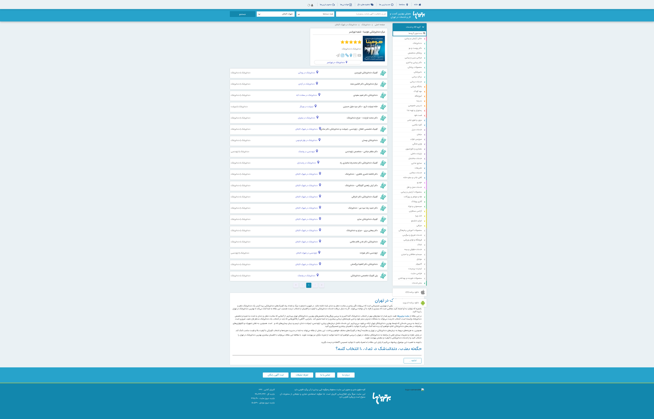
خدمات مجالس (415, 172)
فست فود (418, 115)
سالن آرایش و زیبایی (413, 38)
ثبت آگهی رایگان (276, 375)
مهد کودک (418, 91)
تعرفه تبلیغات (302, 375)
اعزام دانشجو (416, 221)
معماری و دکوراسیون (414, 149)
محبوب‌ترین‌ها (326, 4)
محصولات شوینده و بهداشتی (410, 278)
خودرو (419, 182)
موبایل (419, 259)
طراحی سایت (416, 273)
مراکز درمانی (417, 77)
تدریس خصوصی (415, 105)
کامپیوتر (419, 264)
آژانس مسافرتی (415, 211)
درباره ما (346, 375)
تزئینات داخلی (416, 153)
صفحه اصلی (380, 24)
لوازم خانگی (417, 144)
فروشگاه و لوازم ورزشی (412, 240)
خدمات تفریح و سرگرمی (412, 235)
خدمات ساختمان (415, 158)
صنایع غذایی (416, 163)
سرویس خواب (416, 139)
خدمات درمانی (416, 81)
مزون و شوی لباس (414, 120)
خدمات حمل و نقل (414, 187)
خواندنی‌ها (344, 4)
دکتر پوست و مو (415, 48)
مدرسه (419, 101)
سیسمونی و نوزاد (415, 206)
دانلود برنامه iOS (412, 292)
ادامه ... (412, 361)
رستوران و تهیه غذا (414, 110)
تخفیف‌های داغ (364, 4)
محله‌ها (402, 4)
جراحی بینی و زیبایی (413, 57)
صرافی (419, 225)
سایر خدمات (417, 283)
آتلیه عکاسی (417, 125)
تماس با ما (325, 375)
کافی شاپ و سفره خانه (412, 177)
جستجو (242, 14)
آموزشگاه (418, 96)
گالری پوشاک (416, 201)
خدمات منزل (417, 129)
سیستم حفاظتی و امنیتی (411, 254)
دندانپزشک (417, 43)
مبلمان (419, 134)
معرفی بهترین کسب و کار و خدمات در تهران (400, 15)
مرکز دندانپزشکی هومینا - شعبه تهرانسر (367, 32)
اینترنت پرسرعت (415, 268)
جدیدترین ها (385, 4)
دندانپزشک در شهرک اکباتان (346, 24)
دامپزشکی (418, 72)
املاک (419, 244)
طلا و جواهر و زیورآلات (413, 197)
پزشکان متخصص (415, 53)
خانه (416, 4)
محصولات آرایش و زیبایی (411, 192)
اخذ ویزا (418, 216)
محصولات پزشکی (415, 67)
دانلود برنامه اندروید (411, 302)
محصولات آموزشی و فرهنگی (410, 230)
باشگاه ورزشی (416, 86)
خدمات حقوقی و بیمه (413, 249)
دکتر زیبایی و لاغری (414, 62)
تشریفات (418, 168)
